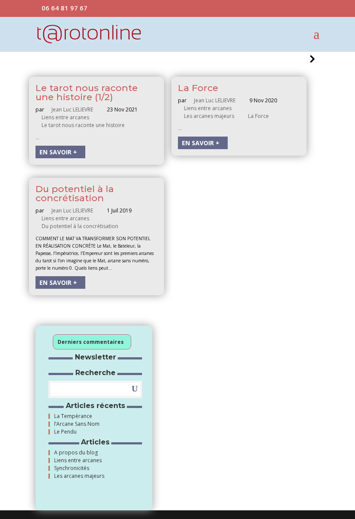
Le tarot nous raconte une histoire (84, 125)
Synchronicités (71, 468)
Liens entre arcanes (66, 117)
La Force (198, 87)
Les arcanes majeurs (210, 116)
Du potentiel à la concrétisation (75, 193)
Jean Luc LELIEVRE (73, 109)
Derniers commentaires (91, 342)
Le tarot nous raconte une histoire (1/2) (87, 92)
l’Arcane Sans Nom (77, 424)
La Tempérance (73, 416)
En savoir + (58, 152)
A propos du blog (76, 452)
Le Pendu (65, 431)
